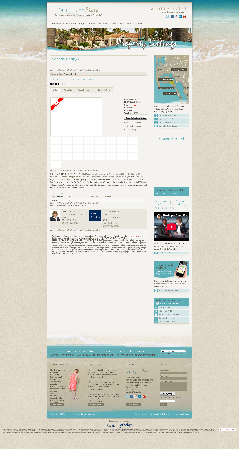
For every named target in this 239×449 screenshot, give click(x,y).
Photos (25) (68, 90)
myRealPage (182, 414)
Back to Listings (56, 74)
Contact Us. (85, 414)
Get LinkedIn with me (166, 318)
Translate (179, 354)
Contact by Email (70, 223)
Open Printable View (134, 122)
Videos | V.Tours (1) (85, 90)
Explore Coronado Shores (167, 119)
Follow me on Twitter (166, 311)
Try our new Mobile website (168, 290)
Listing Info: (57, 193)
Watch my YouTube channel (168, 253)
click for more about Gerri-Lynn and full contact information (123, 354)
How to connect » (133, 405)
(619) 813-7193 (71, 220)
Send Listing (131, 130)
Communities (70, 23)
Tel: (63, 220)
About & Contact (135, 23)
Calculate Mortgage (133, 126)
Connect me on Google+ (167, 321)
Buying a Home (87, 23)
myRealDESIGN (159, 414)
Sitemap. (95, 414)
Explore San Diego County (168, 126)
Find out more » (57, 405)
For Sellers (102, 23)
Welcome (56, 23)
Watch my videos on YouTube (169, 314)
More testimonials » (96, 405)
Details (55, 90)
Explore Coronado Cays (167, 122)
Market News (117, 23)
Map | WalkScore (103, 90)
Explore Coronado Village (167, 115)
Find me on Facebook (166, 307)
